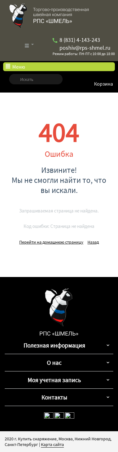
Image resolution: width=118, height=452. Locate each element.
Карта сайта (52, 444)
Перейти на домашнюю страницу (51, 242)
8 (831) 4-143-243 (79, 39)
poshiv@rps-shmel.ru (84, 47)
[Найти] (14, 79)
